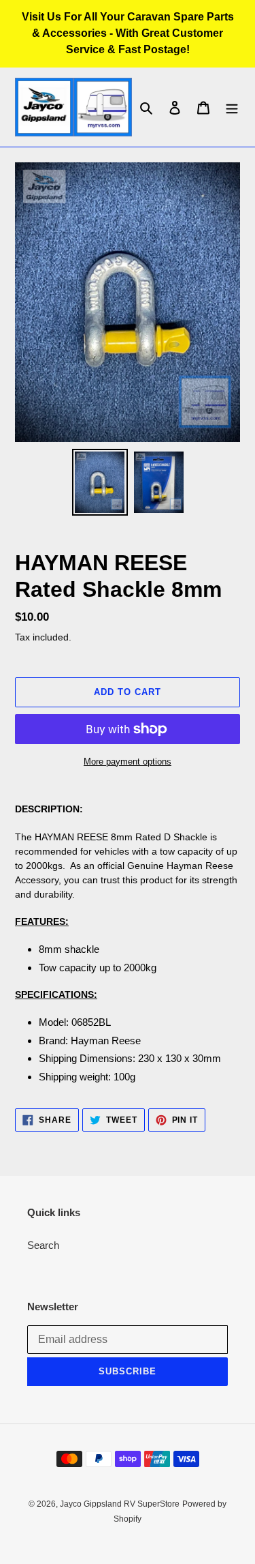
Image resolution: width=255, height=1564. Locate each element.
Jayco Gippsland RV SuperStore (120, 1504)
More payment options (127, 761)
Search (43, 1245)
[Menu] (232, 107)
